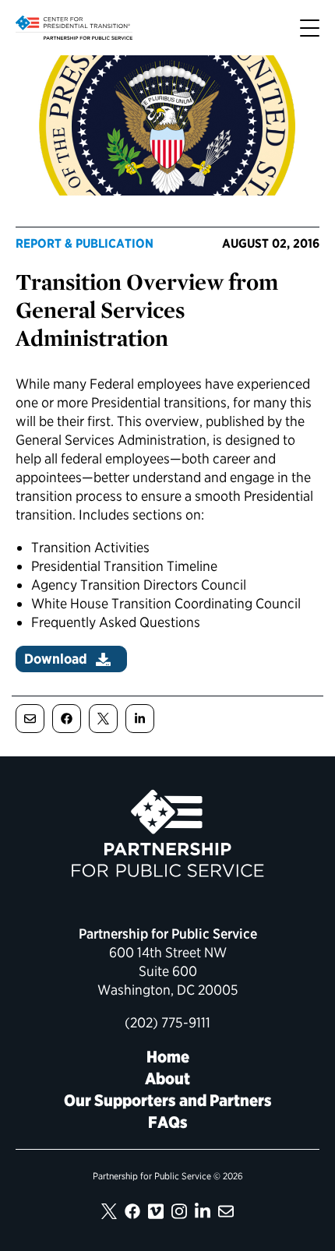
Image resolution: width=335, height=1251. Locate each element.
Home (167, 1056)
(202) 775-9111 (167, 1022)
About (167, 1078)
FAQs (168, 1122)
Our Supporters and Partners (168, 1100)
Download (55, 658)
